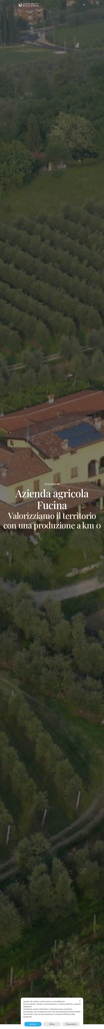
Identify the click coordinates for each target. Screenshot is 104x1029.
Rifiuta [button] (52, 1024)
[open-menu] (84, 5)
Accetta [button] (33, 1024)
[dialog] (52, 1013)
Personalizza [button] (71, 1024)
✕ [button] (80, 1001)
